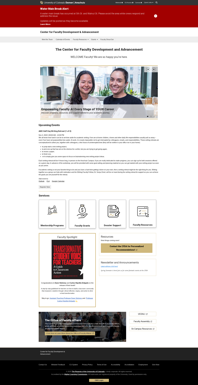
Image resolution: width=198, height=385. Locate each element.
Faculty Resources (80, 39)
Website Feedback (58, 365)
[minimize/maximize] (155, 16)
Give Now (155, 365)
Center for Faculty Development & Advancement (69, 32)
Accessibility (115, 365)
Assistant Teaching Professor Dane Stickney (66, 298)
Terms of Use (102, 365)
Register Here (45, 187)
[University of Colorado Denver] (57, 2)
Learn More (45, 24)
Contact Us (43, 365)
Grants (93, 39)
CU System (73, 365)
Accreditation (129, 365)
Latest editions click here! (109, 266)
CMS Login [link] (99, 380)
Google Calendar (58, 181)
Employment (143, 365)
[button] (148, 69)
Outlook (41, 181)
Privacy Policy (87, 365)
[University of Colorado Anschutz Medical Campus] (80, 2)
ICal (48, 181)
